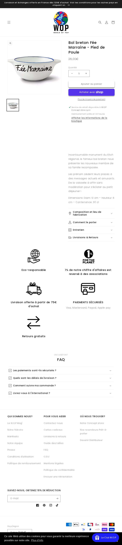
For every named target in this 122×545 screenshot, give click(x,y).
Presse (11, 449)
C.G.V (47, 456)
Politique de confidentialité (59, 469)
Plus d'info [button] (37, 540)
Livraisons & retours (55, 436)
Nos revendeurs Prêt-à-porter (93, 431)
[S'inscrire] (57, 498)
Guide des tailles (53, 443)
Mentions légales (54, 463)
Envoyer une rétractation (58, 476)
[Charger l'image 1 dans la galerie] (13, 105)
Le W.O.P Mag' (14, 423)
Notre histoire (15, 429)
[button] (9, 22)
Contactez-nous (53, 423)
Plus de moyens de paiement (91, 99)
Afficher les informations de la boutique (89, 119)
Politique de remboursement (24, 463)
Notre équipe (15, 443)
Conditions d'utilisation (20, 456)
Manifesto (13, 436)
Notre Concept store (92, 423)
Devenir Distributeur (91, 440)
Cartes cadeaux (53, 429)
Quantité (72, 67)
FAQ (46, 449)
